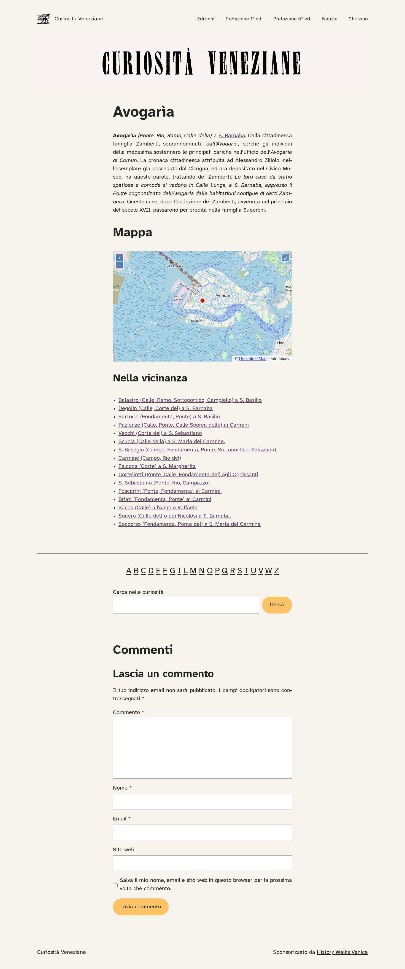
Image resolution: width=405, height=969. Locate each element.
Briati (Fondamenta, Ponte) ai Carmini (164, 499)
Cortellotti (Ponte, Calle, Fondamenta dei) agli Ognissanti (188, 475)
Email (122, 819)
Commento (128, 712)
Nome (122, 788)
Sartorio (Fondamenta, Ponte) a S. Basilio (169, 417)
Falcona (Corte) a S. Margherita (157, 466)
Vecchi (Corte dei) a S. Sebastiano (160, 433)
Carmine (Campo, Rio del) (149, 458)
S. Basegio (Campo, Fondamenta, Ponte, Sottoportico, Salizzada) (197, 450)
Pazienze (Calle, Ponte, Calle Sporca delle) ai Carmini (183, 425)
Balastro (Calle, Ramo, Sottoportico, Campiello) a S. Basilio (190, 400)
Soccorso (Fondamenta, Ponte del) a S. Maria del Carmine (189, 524)
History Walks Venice (342, 952)
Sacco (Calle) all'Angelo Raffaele (158, 508)
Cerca (277, 605)
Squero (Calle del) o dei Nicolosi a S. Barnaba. (174, 516)
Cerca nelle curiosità (138, 592)
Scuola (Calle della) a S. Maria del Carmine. (171, 442)
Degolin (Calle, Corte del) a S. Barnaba (165, 408)
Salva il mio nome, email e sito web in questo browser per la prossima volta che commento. (206, 885)
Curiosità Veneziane (79, 19)
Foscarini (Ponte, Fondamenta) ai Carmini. (170, 491)
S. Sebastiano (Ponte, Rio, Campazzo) (164, 483)
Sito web (123, 850)
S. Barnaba (231, 136)
